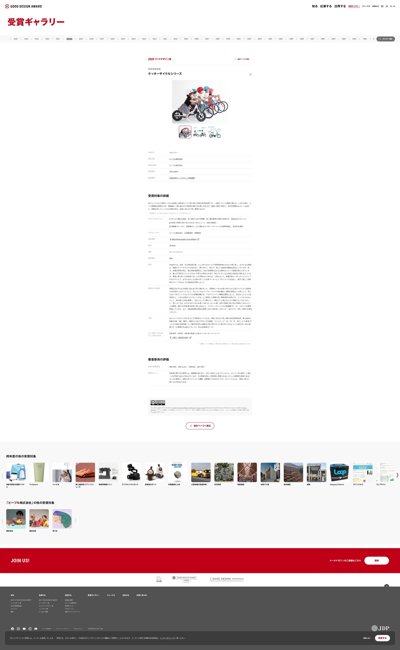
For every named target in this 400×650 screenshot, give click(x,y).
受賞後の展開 (69, 600)
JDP (159, 408)
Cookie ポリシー (78, 628)
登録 (377, 560)
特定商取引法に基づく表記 (95, 628)
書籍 (12, 611)
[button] (185, 132)
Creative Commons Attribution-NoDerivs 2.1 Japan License (188, 408)
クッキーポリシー (166, 638)
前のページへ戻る (243, 59)
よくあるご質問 (43, 611)
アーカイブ (14, 609)
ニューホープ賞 (43, 609)
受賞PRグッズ (69, 606)
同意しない (367, 638)
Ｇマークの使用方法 (70, 603)
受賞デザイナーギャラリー (72, 611)
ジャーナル (111, 595)
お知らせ (125, 595)
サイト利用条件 (46, 628)
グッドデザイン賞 (16, 603)
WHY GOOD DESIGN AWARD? (48, 600)
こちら (154, 412)
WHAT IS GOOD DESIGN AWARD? (21, 600)
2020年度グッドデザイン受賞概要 (182, 178)
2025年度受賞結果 (16, 606)
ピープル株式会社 (176, 159)
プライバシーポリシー (62, 628)
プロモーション (69, 609)
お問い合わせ (142, 595)
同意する (382, 638)
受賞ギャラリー (93, 595)
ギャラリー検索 (387, 39)
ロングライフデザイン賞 (46, 606)
